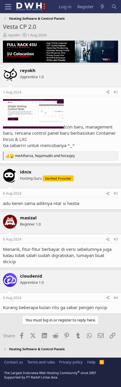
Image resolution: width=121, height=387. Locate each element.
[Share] (108, 92)
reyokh (14, 35)
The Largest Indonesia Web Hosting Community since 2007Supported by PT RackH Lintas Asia (50, 375)
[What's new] (102, 6)
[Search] (114, 6)
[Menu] (8, 7)
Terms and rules (41, 362)
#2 (116, 193)
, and (45, 156)
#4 (116, 297)
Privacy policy (71, 362)
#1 (116, 92)
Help (91, 362)
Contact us (13, 362)
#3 (116, 239)
